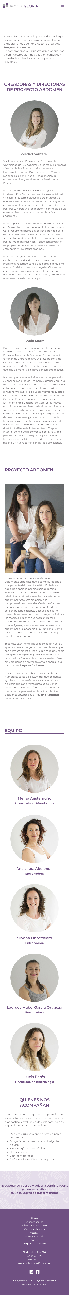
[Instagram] (31, 1272)
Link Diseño (42, 1284)
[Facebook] (37, 1272)
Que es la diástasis (34, 1229)
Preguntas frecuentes (34, 1243)
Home (34, 1218)
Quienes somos (34, 1222)
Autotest (34, 1233)
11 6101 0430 (34, 1259)
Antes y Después (34, 1236)
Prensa (34, 1240)
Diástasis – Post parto (34, 1225)
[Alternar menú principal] (62, 5)
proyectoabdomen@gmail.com (34, 1263)
